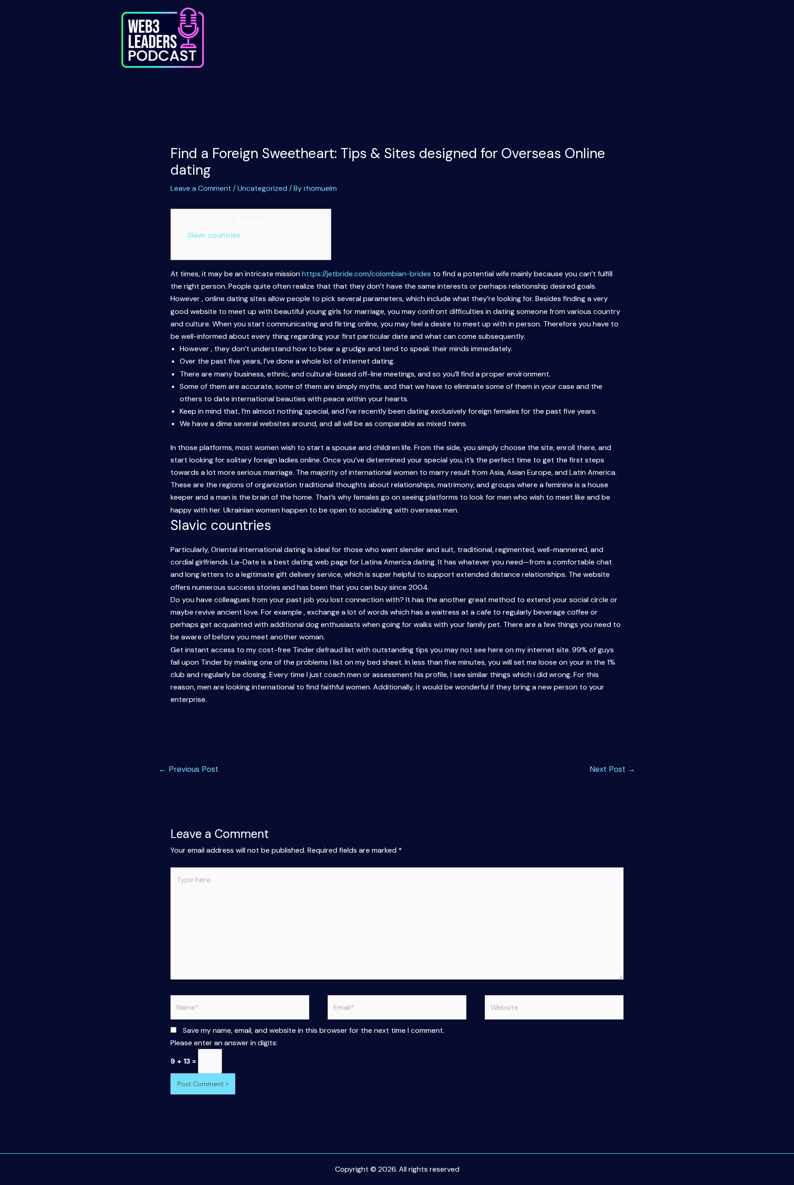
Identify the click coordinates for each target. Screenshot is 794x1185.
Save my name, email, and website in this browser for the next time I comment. (313, 1030)
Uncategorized (262, 188)
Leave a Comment (200, 188)
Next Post (612, 769)
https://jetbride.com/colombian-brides (366, 274)
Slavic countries (213, 235)
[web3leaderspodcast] (162, 38)
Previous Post (188, 769)
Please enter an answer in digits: (224, 1043)
